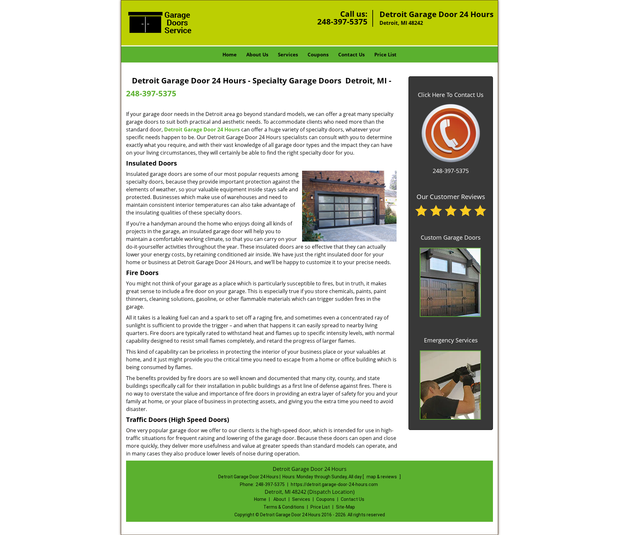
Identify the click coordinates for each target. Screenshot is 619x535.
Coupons (318, 54)
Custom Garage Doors (451, 237)
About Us (257, 54)
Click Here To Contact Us (451, 95)
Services (288, 54)
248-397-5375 (342, 21)
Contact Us (351, 54)
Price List (385, 54)
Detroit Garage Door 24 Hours (202, 129)
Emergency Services (451, 340)
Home (229, 54)
